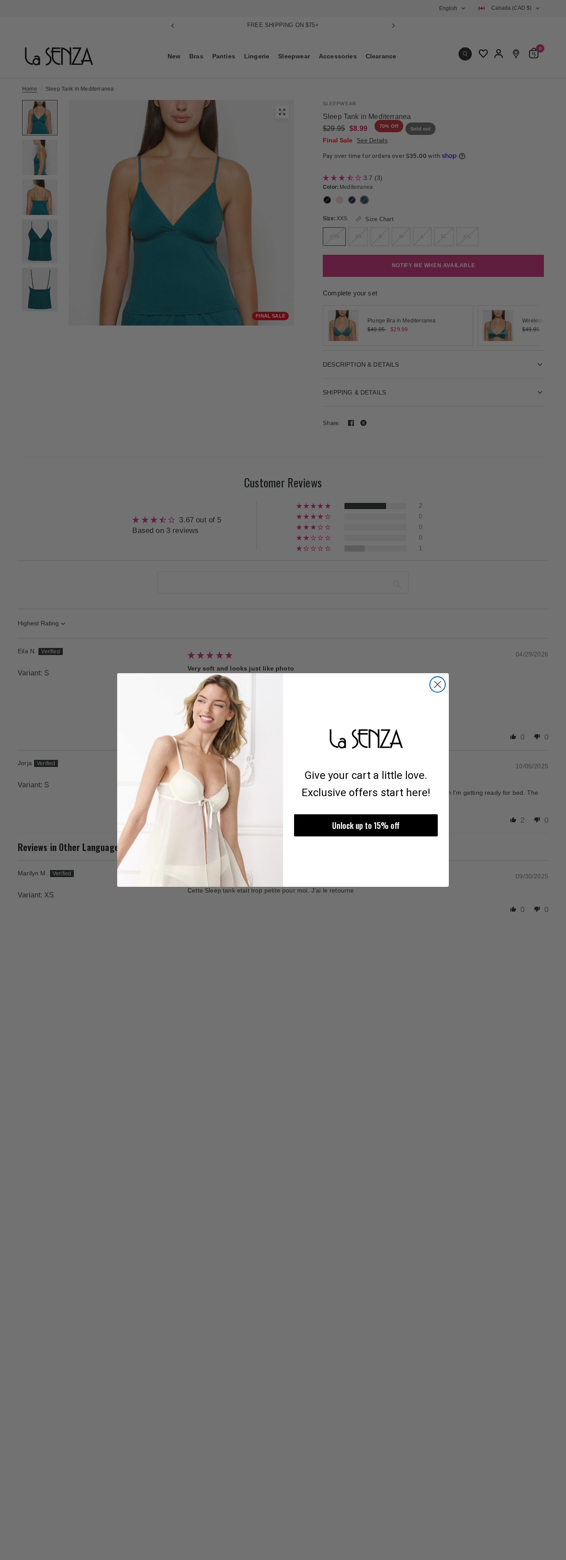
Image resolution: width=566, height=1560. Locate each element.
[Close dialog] (437, 684)
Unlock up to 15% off (366, 825)
